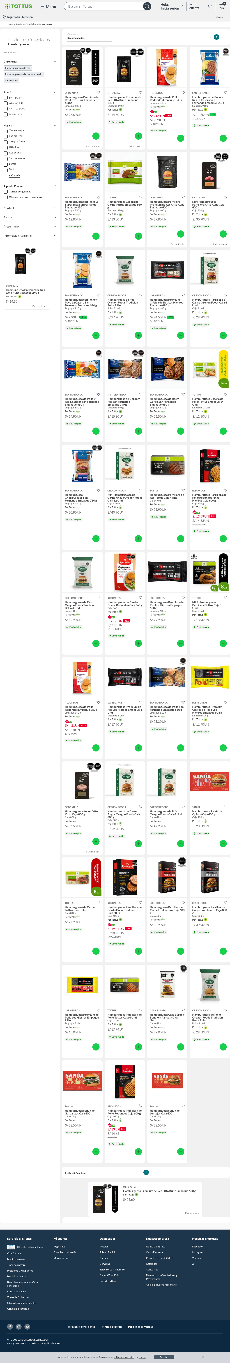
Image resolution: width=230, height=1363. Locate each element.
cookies (142, 1357)
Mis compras (61, 1257)
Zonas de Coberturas (19, 1297)
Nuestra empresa (155, 1246)
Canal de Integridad (18, 1308)
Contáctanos (14, 1253)
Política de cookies (111, 1326)
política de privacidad (124, 1357)
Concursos (152, 1269)
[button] (107, 6)
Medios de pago (16, 1259)
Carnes (104, 1257)
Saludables (11, 80)
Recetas (104, 1246)
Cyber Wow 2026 (109, 1275)
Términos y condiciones (81, 1326)
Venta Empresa (154, 1252)
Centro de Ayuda (16, 1291)
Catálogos (151, 1263)
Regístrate (59, 1246)
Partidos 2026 (108, 1280)
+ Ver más (14, 175)
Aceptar (164, 1357)
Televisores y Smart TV (112, 1269)
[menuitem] (219, 17)
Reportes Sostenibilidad (159, 1257)
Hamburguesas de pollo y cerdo (23, 74)
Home (10, 24)
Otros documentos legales (21, 1302)
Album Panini (107, 1252)
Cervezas (105, 1263)
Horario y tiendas (17, 1276)
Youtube (197, 1257)
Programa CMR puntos (20, 1270)
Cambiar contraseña (65, 1252)
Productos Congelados (26, 24)
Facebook (197, 1246)
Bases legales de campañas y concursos (22, 1284)
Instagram (197, 1252)
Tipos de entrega (16, 1264)
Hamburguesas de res (18, 67)
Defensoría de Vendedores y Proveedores (161, 1277)
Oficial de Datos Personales (161, 1284)
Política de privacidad (140, 1326)
